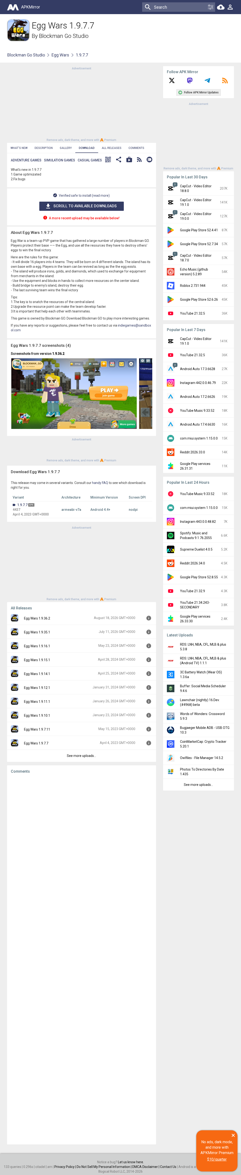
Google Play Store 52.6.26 (199, 299)
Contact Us (168, 1167)
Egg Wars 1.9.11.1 (37, 701)
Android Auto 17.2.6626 (197, 397)
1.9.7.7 (22, 505)
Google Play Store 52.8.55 (199, 577)
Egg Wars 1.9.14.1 (37, 674)
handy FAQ (100, 483)
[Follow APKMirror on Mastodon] (190, 82)
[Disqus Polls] (81, 836)
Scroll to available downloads (85, 206)
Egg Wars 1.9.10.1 (37, 715)
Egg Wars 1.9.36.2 (37, 618)
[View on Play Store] (129, 160)
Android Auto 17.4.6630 (197, 424)
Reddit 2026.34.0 (192, 563)
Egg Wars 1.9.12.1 (37, 688)
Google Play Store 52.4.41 (199, 230)
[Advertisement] (81, 104)
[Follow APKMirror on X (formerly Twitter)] (172, 82)
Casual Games (90, 160)
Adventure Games (26, 160)
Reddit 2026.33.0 (192, 452)
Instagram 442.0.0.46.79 (198, 383)
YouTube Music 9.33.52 (197, 410)
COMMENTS (136, 148)
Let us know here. (131, 1162)
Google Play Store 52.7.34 (199, 244)
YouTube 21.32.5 (192, 313)
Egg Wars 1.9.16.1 (37, 646)
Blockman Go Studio (63, 36)
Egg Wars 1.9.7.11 (37, 729)
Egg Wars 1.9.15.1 (37, 660)
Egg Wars (60, 54)
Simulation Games (59, 160)
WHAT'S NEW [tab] (19, 148)
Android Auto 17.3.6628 (197, 369)
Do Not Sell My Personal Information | (104, 1167)
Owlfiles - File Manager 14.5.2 (201, 758)
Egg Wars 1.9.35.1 (37, 632)
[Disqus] (81, 959)
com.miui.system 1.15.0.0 (199, 438)
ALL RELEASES (111, 148)
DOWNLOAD (87, 148)
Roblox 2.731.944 (192, 286)
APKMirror (30, 6)
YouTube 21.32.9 (192, 591)
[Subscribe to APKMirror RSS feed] (225, 82)
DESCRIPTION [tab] (44, 148)
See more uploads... (81, 756)
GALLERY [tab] (66, 148)
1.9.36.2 (58, 354)
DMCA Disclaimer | (146, 1167)
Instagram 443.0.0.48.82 (198, 522)
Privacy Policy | (65, 1167)
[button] (108, 160)
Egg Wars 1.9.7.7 (36, 743)
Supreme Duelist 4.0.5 (196, 549)
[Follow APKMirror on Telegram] (207, 82)
